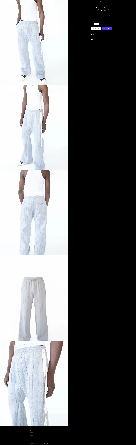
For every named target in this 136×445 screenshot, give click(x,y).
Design (92, 39)
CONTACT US (32, 432)
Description (93, 34)
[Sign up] (39, 441)
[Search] (100, 2)
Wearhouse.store (34, 443)
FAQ (30, 434)
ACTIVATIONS (32, 436)
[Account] (103, 2)
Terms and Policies (47, 443)
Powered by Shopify (40, 443)
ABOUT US (31, 435)
